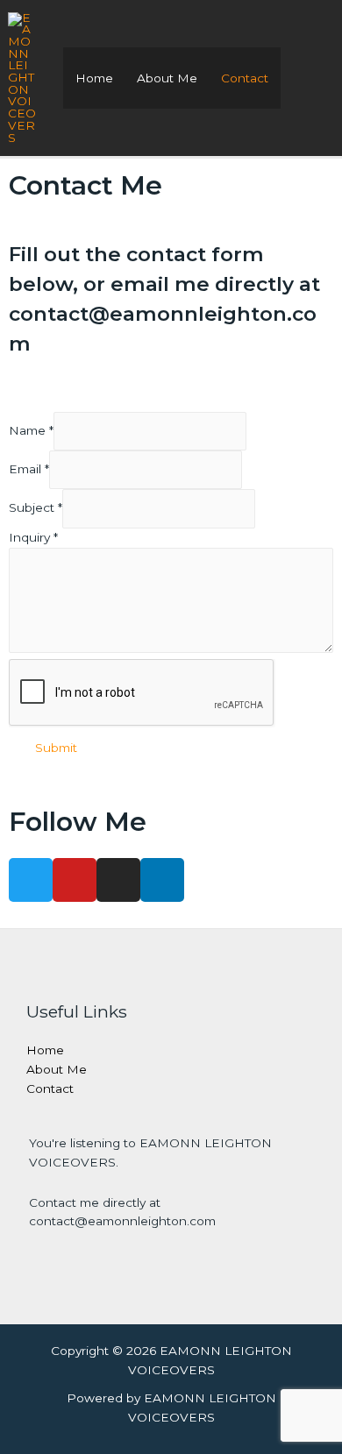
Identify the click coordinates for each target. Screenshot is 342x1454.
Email (29, 469)
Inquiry (33, 537)
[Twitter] (31, 880)
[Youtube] (74, 880)
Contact (244, 78)
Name (31, 430)
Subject (35, 508)
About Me (167, 78)
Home (94, 78)
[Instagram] (118, 880)
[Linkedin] (162, 880)
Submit (56, 748)
